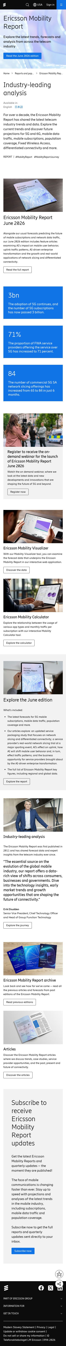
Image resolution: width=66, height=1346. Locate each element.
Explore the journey (17, 925)
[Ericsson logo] (4, 4)
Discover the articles (18, 1075)
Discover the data (16, 570)
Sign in (50, 4)
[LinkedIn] (60, 1288)
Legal (51, 1327)
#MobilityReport (24, 157)
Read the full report (17, 269)
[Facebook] (41, 1288)
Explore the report (16, 781)
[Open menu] (61, 4)
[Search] (27, 4)
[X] (50, 1288)
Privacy (41, 1327)
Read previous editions (19, 1002)
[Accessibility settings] (59, 1274)
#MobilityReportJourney (46, 157)
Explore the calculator (19, 642)
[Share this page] (59, 1284)
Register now (18, 491)
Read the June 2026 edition (22, 55)
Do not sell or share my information (24, 1335)
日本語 (19, 107)
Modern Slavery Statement (18, 1327)
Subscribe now (23, 1250)
